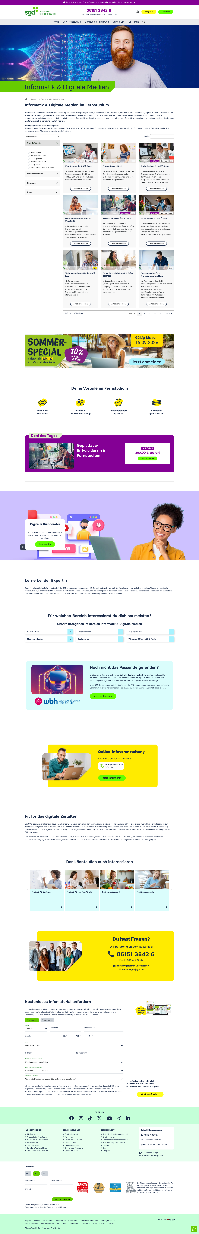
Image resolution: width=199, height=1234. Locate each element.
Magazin (28, 1220)
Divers (45, 1173)
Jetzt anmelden (147, 458)
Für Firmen (133, 21)
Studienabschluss (35, 174)
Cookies (111, 1223)
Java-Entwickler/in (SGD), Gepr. (117, 218)
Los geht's (45, 544)
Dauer (29, 192)
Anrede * (27, 1025)
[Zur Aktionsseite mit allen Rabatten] (99, 350)
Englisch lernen (109, 1137)
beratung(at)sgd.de (133, 969)
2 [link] (144, 313)
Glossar (106, 1145)
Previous (28, 892)
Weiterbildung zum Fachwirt (114, 1142)
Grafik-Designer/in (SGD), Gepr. (155, 166)
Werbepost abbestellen (89, 1220)
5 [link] (160, 313)
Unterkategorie (34, 143)
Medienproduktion (38, 161)
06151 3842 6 (150, 1135)
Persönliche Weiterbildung (37, 1151)
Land (26, 1042)
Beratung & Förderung (97, 21)
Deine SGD (118, 21)
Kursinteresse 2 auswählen (33, 1067)
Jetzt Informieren (111, 777)
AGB (64, 1223)
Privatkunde (32, 1020)
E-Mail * (28, 1053)
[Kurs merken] (64, 161)
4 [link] (155, 313)
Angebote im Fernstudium (37, 1137)
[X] (99, 1119)
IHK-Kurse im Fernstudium (37, 1140)
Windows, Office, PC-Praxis (42, 167)
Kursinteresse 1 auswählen (33, 1059)
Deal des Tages (33, 1145)
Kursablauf (69, 1137)
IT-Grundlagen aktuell (112, 166)
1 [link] (139, 313)
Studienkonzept (71, 1134)
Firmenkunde (47, 1020)
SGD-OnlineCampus (150, 1152)
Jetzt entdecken (80, 188)
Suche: (147, 136)
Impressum (74, 1223)
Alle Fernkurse (33, 1134)
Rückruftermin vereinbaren (154, 1144)
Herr (36, 1173)
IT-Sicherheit (36, 152)
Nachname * (89, 1027)
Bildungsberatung (72, 1145)
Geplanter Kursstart (31, 1076)
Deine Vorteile (70, 1142)
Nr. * (65, 1036)
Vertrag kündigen (31, 1223)
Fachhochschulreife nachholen (115, 1140)
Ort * (91, 1036)
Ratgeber (106, 1151)
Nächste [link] (168, 313)
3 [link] (149, 313)
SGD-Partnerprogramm (152, 1155)
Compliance (85, 1223)
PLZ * (78, 1036)
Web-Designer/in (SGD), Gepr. (78, 166)
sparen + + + (99, 2)
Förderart (31, 183)
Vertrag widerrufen (108, 1220)
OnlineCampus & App (73, 1140)
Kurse (56, 21)
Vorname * (55, 1027)
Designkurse (36, 164)
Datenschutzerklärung (45, 1094)
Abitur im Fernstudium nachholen (116, 1134)
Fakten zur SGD (98, 1223)
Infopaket (149, 12)
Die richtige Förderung (74, 1148)
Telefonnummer (82, 1053)
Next (171, 892)
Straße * (28, 1036)
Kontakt (37, 1220)
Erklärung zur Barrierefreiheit (67, 1220)
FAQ (58, 1223)
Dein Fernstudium (72, 21)
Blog (104, 1148)
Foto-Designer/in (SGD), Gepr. (154, 218)
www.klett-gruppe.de (149, 1192)
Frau (28, 1173)
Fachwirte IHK (32, 1142)
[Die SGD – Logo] (40, 12)
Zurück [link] (132, 313)
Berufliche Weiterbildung (37, 1148)
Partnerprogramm (47, 1223)
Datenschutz (48, 1220)
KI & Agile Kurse (37, 158)
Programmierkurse (38, 155)
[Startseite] (26, 99)
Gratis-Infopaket (71, 1151)
